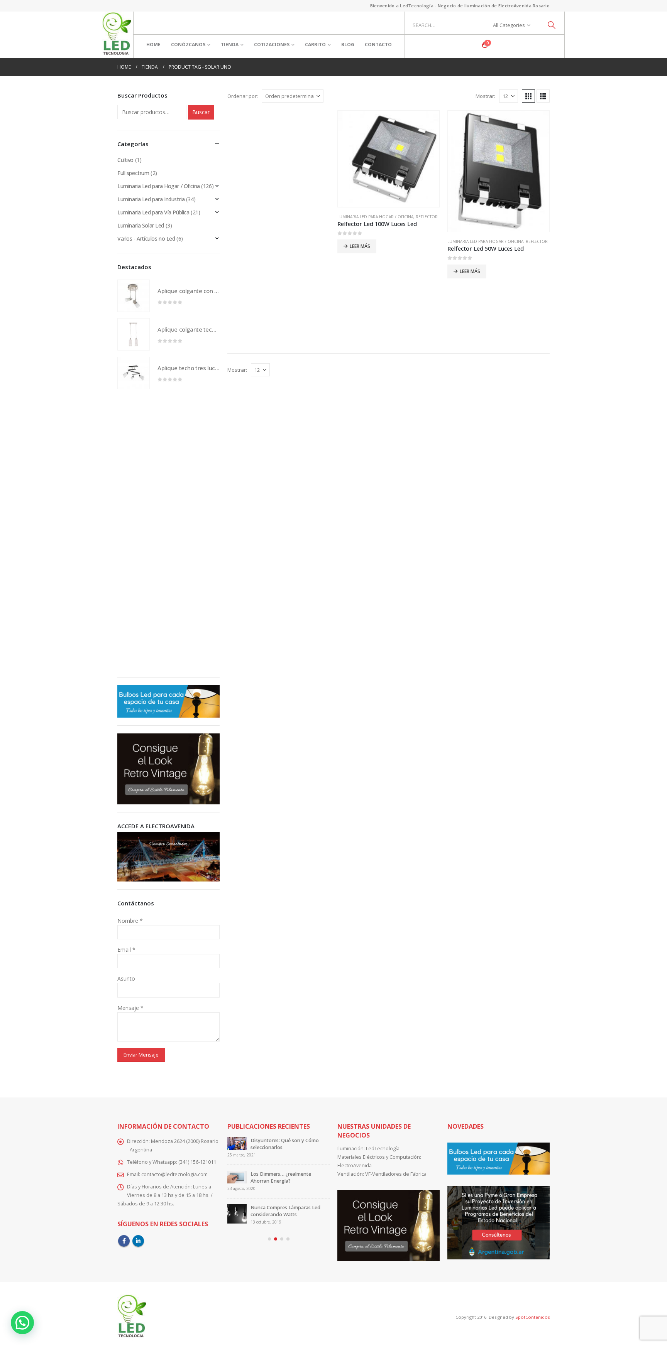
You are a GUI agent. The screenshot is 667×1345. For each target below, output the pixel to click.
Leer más (360, 246)
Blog (347, 44)
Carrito (315, 44)
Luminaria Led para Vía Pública (153, 212)
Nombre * (130, 920)
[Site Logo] (116, 35)
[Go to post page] (237, 1146)
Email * (126, 949)
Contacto (378, 44)
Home (153, 44)
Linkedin (138, 1241)
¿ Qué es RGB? (267, 1174)
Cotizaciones (271, 44)
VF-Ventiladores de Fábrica (396, 1174)
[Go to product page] (388, 159)
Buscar (201, 112)
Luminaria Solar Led (140, 225)
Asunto (126, 978)
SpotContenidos (532, 1317)
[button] (528, 96)
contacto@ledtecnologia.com (174, 1174)
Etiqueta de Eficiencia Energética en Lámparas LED (288, 1144)
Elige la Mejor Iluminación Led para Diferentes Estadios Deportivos (285, 1207)
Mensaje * (130, 1007)
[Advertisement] (278, 229)
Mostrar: (485, 96)
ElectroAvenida (354, 1165)
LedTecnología (383, 1148)
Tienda (230, 44)
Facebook (124, 1241)
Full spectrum (133, 173)
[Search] (552, 25)
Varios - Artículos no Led (146, 238)
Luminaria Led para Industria (151, 199)
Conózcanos (188, 44)
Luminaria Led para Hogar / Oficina (375, 216)
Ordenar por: (242, 96)
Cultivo (125, 159)
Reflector (427, 216)
